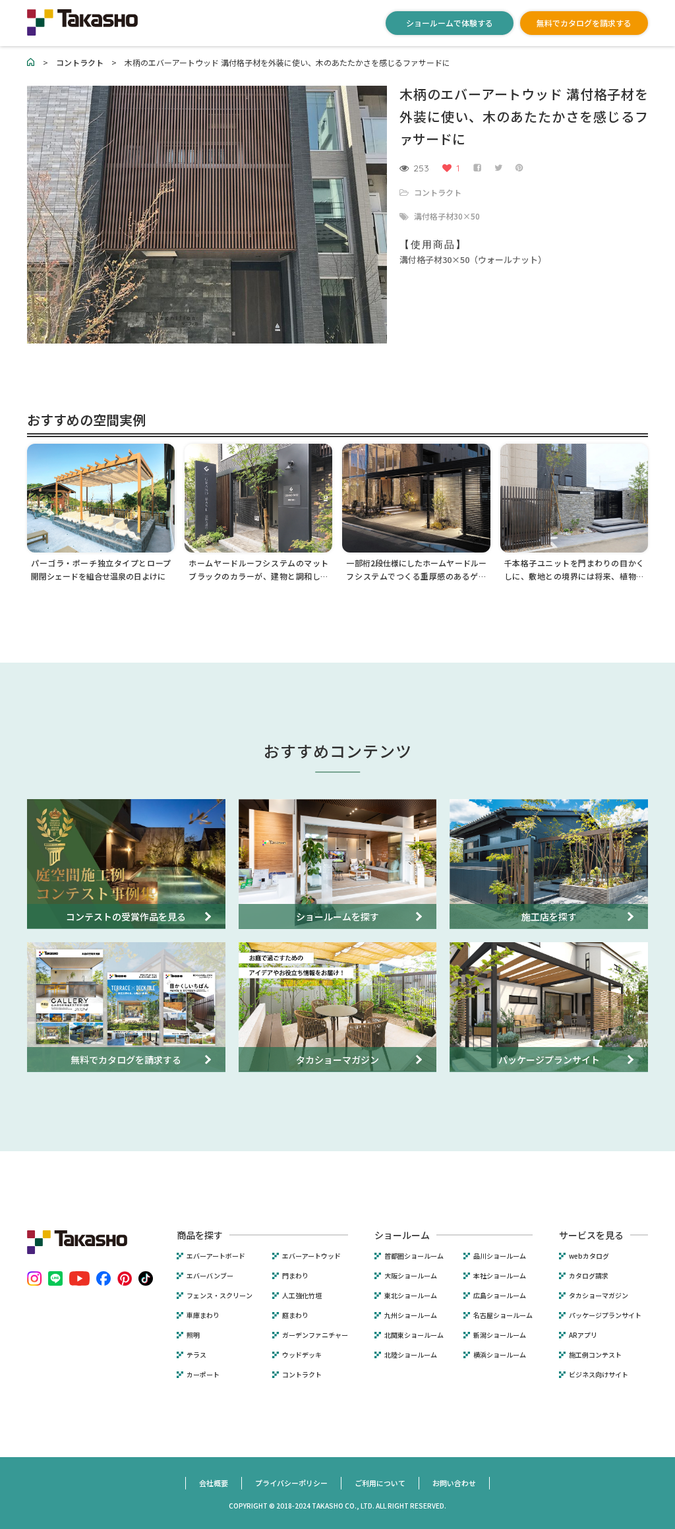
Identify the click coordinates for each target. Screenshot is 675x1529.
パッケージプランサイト (605, 1315)
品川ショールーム (499, 1256)
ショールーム (402, 1235)
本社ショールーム (499, 1276)
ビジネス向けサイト (598, 1374)
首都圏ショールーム (414, 1256)
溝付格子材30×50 (447, 216)
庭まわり (295, 1315)
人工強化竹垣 (302, 1295)
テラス (196, 1355)
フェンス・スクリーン (219, 1295)
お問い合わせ (454, 1483)
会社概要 (213, 1483)
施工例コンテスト (595, 1355)
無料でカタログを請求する (584, 22)
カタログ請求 (588, 1276)
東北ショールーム (410, 1295)
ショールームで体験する (449, 22)
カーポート (203, 1374)
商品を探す (200, 1235)
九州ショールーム (410, 1315)
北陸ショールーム (410, 1355)
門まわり (295, 1276)
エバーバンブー (210, 1276)
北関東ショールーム (414, 1335)
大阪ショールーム (410, 1276)
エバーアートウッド (311, 1256)
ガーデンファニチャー (315, 1335)
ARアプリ (583, 1335)
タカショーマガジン (598, 1295)
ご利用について (380, 1483)
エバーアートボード (216, 1256)
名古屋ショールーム (503, 1315)
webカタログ (589, 1256)
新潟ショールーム (499, 1335)
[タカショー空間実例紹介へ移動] (31, 62)
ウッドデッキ (302, 1355)
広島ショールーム (499, 1295)
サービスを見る (591, 1235)
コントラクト (437, 192)
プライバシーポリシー (291, 1483)
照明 (193, 1335)
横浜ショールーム (499, 1355)
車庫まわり (203, 1315)
